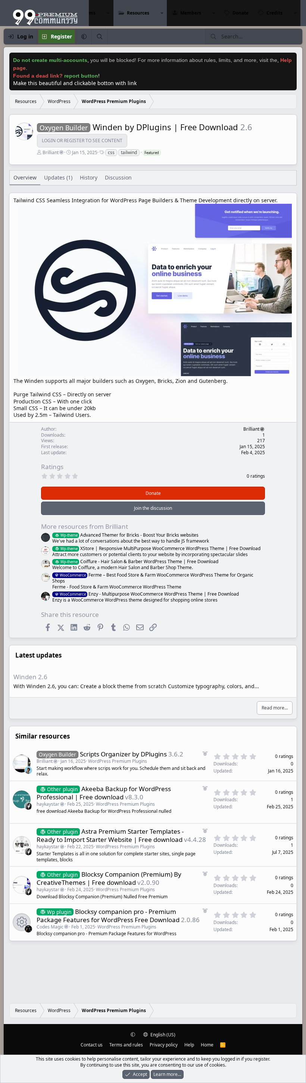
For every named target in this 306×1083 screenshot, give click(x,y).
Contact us (92, 1045)
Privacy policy (164, 1045)
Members (190, 13)
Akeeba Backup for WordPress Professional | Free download (104, 792)
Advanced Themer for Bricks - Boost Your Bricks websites (129, 535)
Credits (274, 13)
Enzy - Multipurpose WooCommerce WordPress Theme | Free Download (149, 594)
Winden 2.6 (30, 676)
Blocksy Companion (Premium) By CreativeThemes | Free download (109, 878)
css (111, 152)
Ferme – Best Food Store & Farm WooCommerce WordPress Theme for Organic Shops (152, 578)
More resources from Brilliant (84, 526)
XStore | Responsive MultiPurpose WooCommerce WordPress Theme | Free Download (160, 548)
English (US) (162, 1034)
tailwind (129, 152)
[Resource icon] (22, 922)
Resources (138, 13)
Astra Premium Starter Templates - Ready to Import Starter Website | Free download (110, 835)
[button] (108, 13)
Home (207, 1045)
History (88, 177)
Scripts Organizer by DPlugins (123, 754)
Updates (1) (58, 177)
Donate (240, 13)
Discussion (118, 177)
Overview (25, 177)
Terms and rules (126, 1045)
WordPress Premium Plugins (117, 761)
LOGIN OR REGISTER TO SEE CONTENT (82, 141)
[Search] (99, 36)
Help (189, 1045)
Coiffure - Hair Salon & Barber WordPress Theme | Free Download (139, 561)
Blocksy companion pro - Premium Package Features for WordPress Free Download (108, 915)
